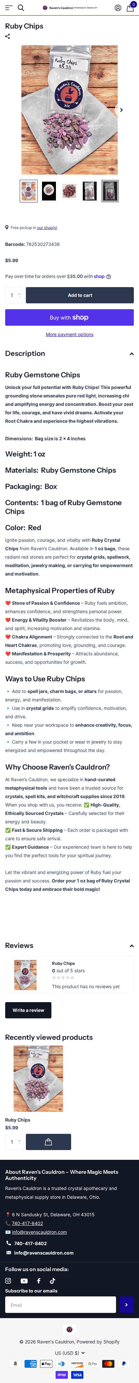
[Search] (21, 8)
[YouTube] (24, 1281)
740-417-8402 (27, 1223)
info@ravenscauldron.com (39, 1232)
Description (25, 353)
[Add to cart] (48, 1142)
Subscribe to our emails (31, 1290)
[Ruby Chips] (38, 1079)
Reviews (19, 945)
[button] (121, 110)
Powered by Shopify (98, 1341)
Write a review (28, 1010)
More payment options (69, 334)
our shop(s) (47, 227)
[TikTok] (52, 1281)
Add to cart (80, 295)
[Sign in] (117, 8)
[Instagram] (8, 1281)
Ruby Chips (17, 1119)
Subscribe (126, 1304)
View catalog (9, 8)
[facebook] (38, 1280)
